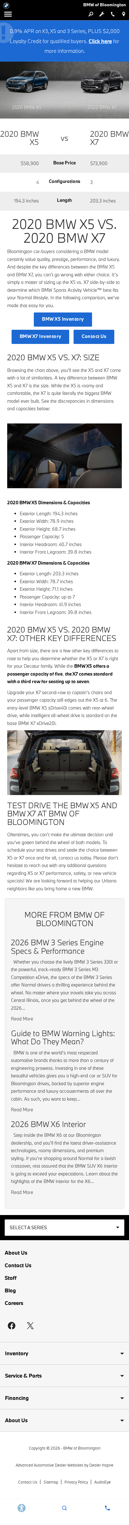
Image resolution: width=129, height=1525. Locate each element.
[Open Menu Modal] (8, 14)
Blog (10, 1290)
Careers (14, 1303)
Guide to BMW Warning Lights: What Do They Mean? (63, 1037)
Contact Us (94, 336)
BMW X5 (106, 267)
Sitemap (51, 1481)
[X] (30, 1326)
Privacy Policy (76, 1481)
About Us (16, 1253)
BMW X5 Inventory (63, 319)
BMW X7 (24, 275)
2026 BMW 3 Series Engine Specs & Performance (57, 946)
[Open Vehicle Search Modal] (90, 14)
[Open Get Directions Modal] (123, 14)
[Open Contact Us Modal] (107, 1508)
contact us (69, 858)
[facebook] (11, 1326)
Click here (100, 41)
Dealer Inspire (101, 1464)
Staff (11, 1278)
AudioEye (102, 1481)
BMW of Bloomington (82, 1447)
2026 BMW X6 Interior (48, 1124)
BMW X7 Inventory (40, 336)
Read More (22, 1019)
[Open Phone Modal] (112, 14)
